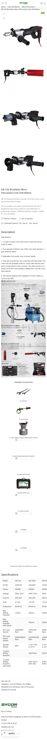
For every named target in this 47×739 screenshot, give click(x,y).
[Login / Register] (41, 3)
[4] (23, 116)
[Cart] (44, 3)
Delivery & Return (9, 218)
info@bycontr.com (7, 727)
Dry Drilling (27, 684)
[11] (23, 75)
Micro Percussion (28, 7)
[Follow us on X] (2, 734)
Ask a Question (27, 218)
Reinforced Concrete (8, 690)
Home (3, 7)
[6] (23, 33)
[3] (23, 162)
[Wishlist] (4, 13)
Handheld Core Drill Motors (11, 687)
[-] (23, 3)
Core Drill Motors (14, 7)
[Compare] (4, 18)
